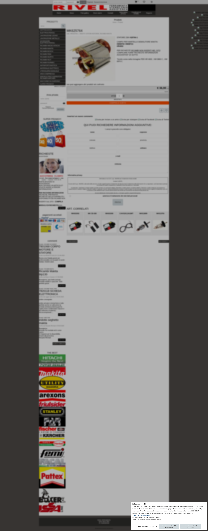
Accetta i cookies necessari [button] (169, 526)
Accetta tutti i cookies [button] (191, 526)
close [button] (205, 503)
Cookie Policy (136, 515)
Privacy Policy (145, 515)
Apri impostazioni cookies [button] (147, 526)
